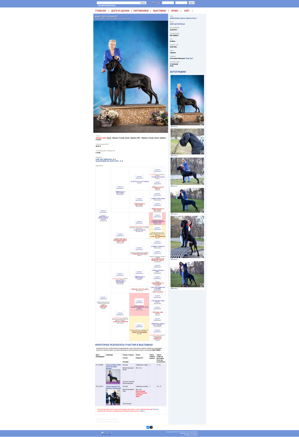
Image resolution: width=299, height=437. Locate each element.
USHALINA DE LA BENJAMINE (139, 204)
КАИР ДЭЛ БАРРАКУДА (157, 338)
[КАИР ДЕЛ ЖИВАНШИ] (157, 231)
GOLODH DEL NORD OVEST (157, 301)
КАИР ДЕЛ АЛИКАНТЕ (120, 321)
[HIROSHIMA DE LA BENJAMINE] (157, 281)
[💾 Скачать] (174, 126)
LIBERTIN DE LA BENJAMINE (140, 277)
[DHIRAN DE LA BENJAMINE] (120, 190)
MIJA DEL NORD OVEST (158, 313)
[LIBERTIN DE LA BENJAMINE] (139, 275)
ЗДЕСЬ (142, 411)
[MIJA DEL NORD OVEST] (157, 311)
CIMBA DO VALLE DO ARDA (139, 289)
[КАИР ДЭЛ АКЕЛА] (139, 225)
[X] (151, 427)
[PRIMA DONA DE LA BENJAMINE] (157, 207)
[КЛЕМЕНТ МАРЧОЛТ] (157, 245)
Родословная (127, 18)
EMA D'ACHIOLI (158, 292)
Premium (156, 409)
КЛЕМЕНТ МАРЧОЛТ (158, 246)
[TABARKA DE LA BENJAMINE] (120, 277)
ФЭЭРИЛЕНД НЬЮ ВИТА (140, 254)
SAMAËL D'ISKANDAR (158, 198)
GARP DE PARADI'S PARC (158, 271)
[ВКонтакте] (147, 427)
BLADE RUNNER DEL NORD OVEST (158, 222)
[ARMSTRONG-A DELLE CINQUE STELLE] (103, 214)
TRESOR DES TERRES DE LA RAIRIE (158, 324)
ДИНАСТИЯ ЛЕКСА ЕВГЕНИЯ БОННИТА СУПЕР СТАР (120, 240)
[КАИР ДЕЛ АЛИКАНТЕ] (120, 317)
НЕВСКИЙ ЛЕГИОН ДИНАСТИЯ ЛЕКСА (157, 259)
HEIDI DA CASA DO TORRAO (158, 188)
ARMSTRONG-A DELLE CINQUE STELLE (103, 218)
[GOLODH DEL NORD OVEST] (157, 299)
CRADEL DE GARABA (158, 177)
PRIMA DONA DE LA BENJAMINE (158, 209)
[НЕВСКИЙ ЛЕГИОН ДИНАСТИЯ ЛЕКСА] (157, 255)
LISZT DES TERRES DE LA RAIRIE (158, 288)
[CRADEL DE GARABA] (157, 173)
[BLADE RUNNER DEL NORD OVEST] (157, 219)
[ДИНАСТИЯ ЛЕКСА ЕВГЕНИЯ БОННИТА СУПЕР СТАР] (120, 238)
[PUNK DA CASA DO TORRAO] (139, 180)
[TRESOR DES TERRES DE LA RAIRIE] (157, 322)
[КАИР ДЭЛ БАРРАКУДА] (157, 334)
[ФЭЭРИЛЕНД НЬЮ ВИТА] (139, 251)
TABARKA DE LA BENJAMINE (121, 281)
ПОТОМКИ (109, 18)
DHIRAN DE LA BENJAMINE (120, 192)
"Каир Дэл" (189, 58)
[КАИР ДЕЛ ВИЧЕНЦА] (103, 301)
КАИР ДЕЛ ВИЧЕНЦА (103, 306)
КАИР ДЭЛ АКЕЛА (140, 230)
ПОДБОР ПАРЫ (117, 18)
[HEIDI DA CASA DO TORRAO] (157, 186)
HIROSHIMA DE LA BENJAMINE (158, 283)
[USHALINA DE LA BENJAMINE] (139, 202)
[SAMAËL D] (157, 197)
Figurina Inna (194, 433)
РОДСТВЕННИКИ (100, 18)
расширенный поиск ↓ (107, 5)
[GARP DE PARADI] (157, 269)
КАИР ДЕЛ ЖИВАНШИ (158, 236)
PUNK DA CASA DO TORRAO (140, 181)
